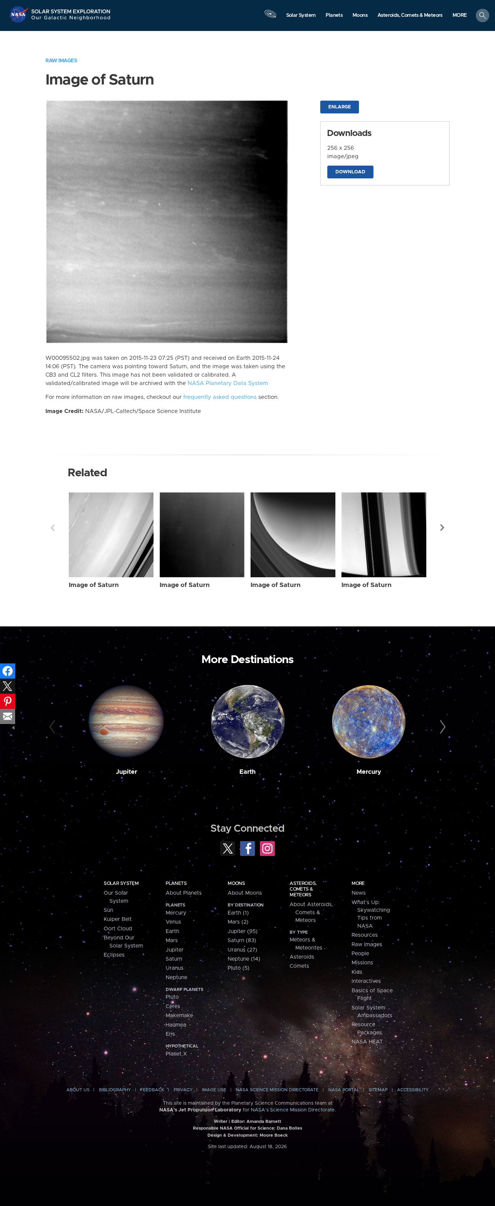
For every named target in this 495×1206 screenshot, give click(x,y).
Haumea (176, 1025)
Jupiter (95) (243, 931)
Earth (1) (238, 913)
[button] (460, 16)
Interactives (366, 981)
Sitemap (378, 1090)
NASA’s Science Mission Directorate (293, 1110)
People (360, 953)
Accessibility (413, 1090)
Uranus (175, 968)
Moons (236, 883)
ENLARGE (339, 107)
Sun (108, 910)
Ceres (173, 1006)
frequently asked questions (220, 397)
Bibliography (115, 1090)
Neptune (176, 977)
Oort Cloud (118, 928)
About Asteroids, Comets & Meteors (311, 912)
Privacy (183, 1090)
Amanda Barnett (263, 1121)
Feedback (152, 1090)
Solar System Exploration (71, 9)
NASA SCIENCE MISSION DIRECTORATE (277, 1090)
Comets (299, 966)
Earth (247, 772)
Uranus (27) (242, 950)
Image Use (214, 1090)
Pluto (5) (239, 968)
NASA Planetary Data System (228, 383)
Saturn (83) (242, 940)
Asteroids (302, 957)
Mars (172, 940)
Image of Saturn (94, 585)
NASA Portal (343, 1090)
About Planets (184, 893)
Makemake (179, 1015)
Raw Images (61, 60)
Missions (362, 962)
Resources (365, 935)
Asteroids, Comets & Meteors (303, 889)
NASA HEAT (367, 1041)
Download (350, 172)
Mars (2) (238, 922)
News (359, 893)
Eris (170, 1034)
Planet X (176, 1054)
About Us (78, 1090)
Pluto (172, 997)
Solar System (121, 883)
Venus (173, 922)
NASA (19, 14)
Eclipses (114, 955)
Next (442, 527)
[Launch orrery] (270, 17)
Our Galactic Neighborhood (71, 19)
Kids (357, 972)
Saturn (174, 959)
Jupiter (126, 772)
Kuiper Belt (118, 919)
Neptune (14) (244, 959)
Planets (176, 883)
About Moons (245, 893)
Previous (52, 527)
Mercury (369, 772)
